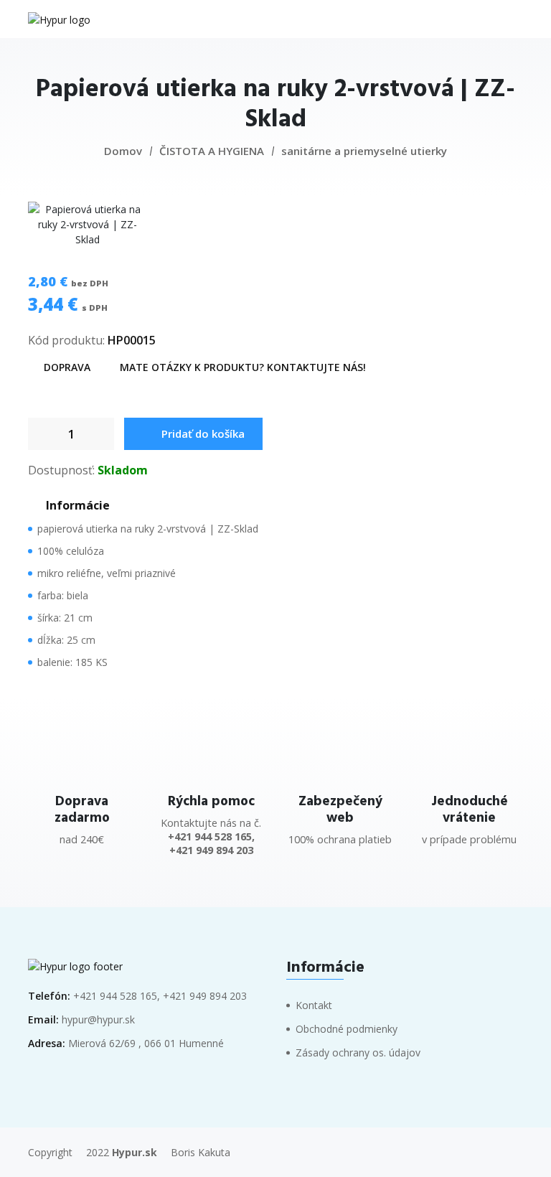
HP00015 (132, 340)
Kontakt (314, 1005)
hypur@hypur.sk (98, 1019)
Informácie (78, 505)
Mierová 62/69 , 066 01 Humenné (146, 1043)
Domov (123, 151)
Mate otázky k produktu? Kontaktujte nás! (243, 367)
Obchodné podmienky (346, 1029)
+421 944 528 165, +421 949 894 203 (160, 996)
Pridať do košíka (203, 433)
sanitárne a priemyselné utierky (364, 151)
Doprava (67, 367)
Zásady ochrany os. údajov (358, 1052)
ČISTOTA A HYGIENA (211, 151)
